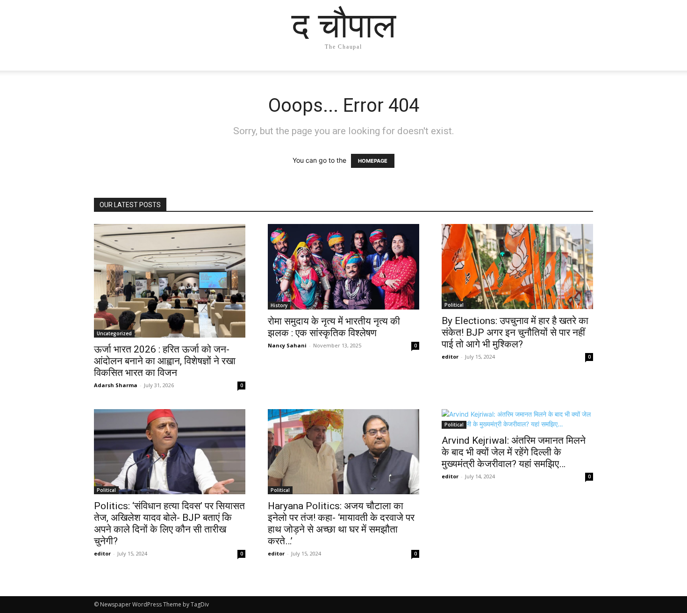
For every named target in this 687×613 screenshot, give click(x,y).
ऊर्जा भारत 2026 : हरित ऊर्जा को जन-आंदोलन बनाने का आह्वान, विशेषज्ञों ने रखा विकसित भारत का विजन (165, 361)
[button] (582, 72)
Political (454, 305)
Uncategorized (114, 333)
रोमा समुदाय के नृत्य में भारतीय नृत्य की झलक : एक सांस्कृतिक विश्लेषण (334, 327)
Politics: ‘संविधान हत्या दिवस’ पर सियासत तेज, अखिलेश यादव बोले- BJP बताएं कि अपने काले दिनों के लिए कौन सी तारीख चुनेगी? (169, 523)
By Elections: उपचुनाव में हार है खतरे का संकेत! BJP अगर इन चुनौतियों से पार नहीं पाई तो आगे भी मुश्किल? (515, 332)
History (279, 305)
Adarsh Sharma (115, 385)
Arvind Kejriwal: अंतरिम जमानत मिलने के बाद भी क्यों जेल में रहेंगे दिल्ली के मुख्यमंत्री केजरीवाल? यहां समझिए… (514, 452)
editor (450, 356)
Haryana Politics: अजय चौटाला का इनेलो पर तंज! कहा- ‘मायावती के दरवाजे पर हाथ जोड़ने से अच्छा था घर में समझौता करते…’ (341, 523)
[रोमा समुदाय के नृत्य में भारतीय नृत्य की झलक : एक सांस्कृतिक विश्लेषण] (343, 267)
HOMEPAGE (372, 161)
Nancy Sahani (287, 345)
